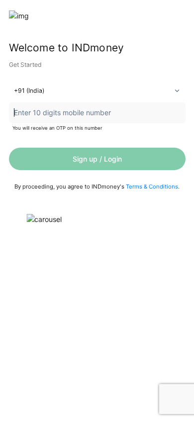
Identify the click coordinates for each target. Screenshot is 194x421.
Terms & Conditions (152, 186)
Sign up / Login (97, 159)
